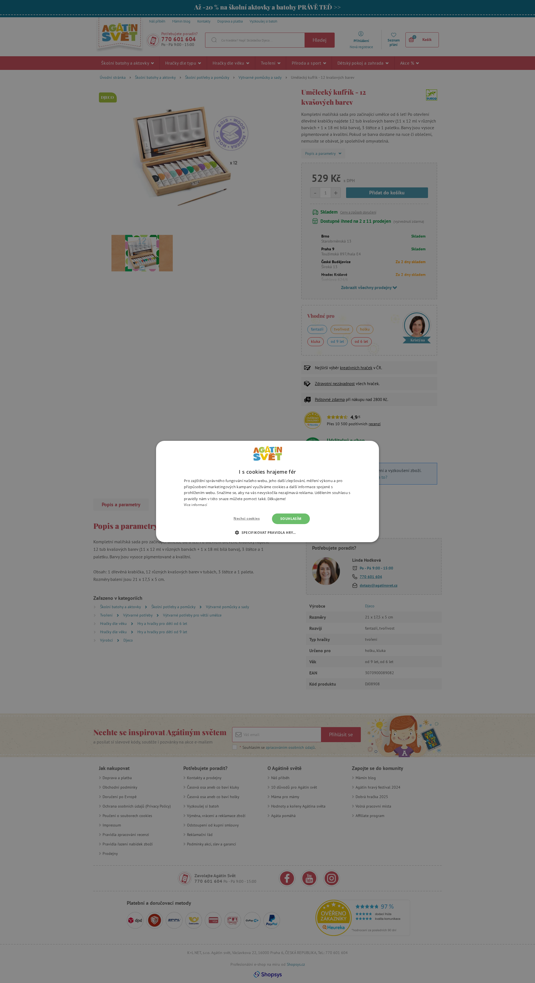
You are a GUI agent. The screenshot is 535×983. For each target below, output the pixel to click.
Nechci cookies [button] (247, 518)
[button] (267, 532)
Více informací (195, 504)
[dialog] (267, 491)
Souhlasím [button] (290, 518)
